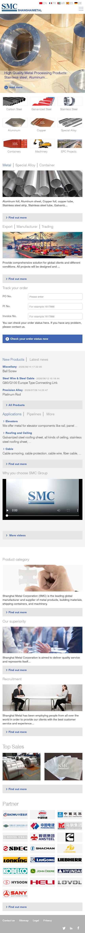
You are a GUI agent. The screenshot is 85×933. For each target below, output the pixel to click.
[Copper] (42, 122)
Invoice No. (10, 316)
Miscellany (10, 366)
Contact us (9, 920)
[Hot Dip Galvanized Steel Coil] (22, 766)
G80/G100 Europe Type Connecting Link (30, 383)
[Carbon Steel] (15, 101)
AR (63, 3)
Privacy (47, 920)
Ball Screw (10, 371)
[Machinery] (42, 143)
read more (14, 87)
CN (45, 3)
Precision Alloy (13, 390)
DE (80, 3)
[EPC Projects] (70, 143)
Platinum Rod (12, 394)
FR (54, 3)
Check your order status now (27, 338)
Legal (36, 920)
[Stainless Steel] (70, 101)
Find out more (16, 217)
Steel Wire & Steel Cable (18, 378)
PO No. (9, 296)
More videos (16, 535)
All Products (15, 405)
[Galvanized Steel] (42, 101)
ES (71, 3)
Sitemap (23, 920)
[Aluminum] (15, 122)
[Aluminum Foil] (63, 766)
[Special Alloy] (70, 122)
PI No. (9, 306)
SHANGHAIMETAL (30, 10)
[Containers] (15, 143)
